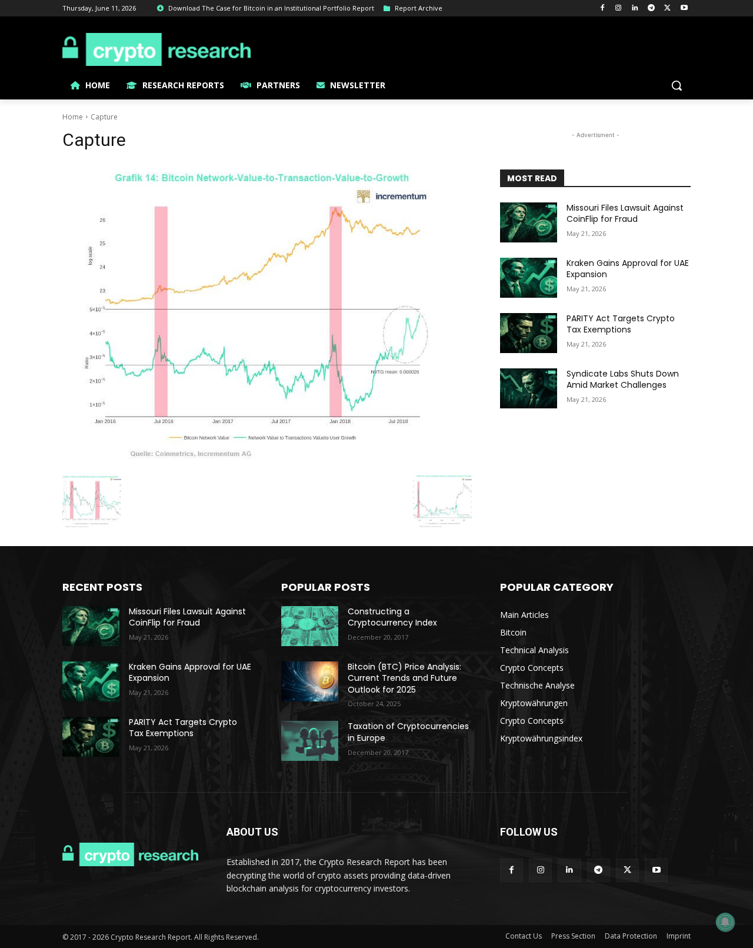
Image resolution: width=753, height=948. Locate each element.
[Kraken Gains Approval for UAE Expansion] (528, 278)
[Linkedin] (635, 8)
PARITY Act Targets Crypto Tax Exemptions (621, 324)
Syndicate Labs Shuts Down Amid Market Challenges (623, 379)
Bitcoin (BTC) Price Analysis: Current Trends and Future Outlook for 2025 (404, 678)
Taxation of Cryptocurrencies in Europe (408, 732)
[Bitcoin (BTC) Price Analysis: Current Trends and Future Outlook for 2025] (309, 681)
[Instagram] (618, 8)
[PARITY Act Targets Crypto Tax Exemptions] (528, 333)
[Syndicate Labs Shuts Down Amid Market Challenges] (528, 388)
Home (72, 117)
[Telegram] (651, 8)
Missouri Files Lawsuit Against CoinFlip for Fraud (625, 213)
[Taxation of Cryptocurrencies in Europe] (309, 741)
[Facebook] (602, 8)
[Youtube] (684, 8)
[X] (667, 8)
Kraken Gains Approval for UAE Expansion (628, 269)
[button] (676, 85)
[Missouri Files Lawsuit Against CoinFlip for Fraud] (528, 222)
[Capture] (267, 314)
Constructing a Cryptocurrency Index (392, 617)
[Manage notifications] (725, 922)
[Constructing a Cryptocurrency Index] (309, 626)
